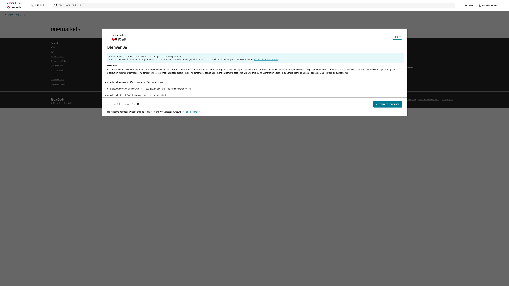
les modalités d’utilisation (266, 59)
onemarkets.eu (193, 111)
